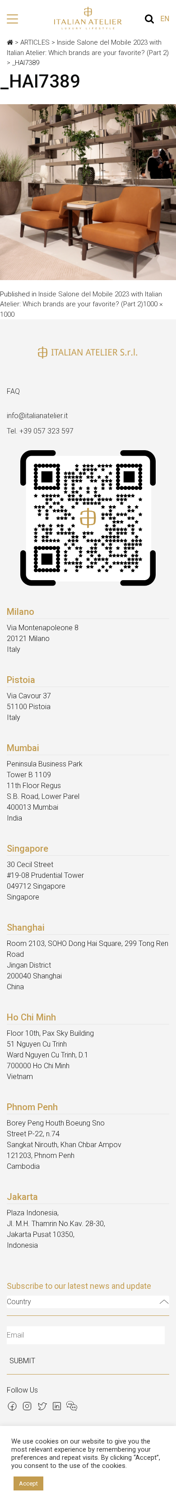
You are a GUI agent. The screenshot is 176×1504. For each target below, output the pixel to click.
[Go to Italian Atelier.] (10, 42)
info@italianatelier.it (37, 415)
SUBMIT (22, 1360)
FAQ (13, 391)
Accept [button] (28, 1483)
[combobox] (88, 1302)
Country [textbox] (19, 1301)
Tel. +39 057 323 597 (40, 431)
